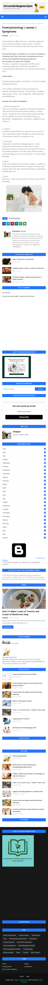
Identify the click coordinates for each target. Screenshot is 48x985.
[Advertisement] (24, 894)
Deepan (5, 36)
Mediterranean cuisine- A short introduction (28, 268)
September (24, 463)
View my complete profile (20, 434)
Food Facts (32, 939)
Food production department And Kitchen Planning (27, 693)
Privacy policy (6, 966)
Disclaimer (28, 966)
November (24, 470)
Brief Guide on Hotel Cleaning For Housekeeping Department (24, 766)
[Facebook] (5, 744)
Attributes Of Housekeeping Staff (24, 728)
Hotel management (9, 946)
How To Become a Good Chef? (23, 259)
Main (27, 976)
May (24, 449)
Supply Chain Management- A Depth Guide (28, 791)
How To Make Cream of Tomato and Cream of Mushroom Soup (20, 613)
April (24, 488)
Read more (8, 627)
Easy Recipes (36, 935)
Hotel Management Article (26, 946)
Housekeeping (27, 949)
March (24, 484)
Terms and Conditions (9, 969)
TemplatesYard (22, 980)
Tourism (25, 952)
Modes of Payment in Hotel (22, 701)
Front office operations (24, 942)
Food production (12, 23)
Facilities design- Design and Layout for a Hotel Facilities (27, 278)
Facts (5, 939)
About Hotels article (9, 935)
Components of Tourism (21, 719)
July (24, 456)
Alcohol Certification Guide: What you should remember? (28, 810)
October (24, 466)
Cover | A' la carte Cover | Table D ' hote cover (29, 710)
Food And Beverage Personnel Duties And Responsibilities (27, 684)
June (24, 452)
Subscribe (24, 417)
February (24, 481)
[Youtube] (13, 744)
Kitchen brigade (8, 952)
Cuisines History (24, 935)
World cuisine (35, 952)
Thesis (18, 952)
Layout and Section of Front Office (25, 674)
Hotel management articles (11, 949)
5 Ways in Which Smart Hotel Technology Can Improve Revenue (28, 775)
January (24, 477)
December (24, 474)
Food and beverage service (18, 939)
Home (4, 23)
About (27, 964)
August (24, 459)
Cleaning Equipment (9, 657)
